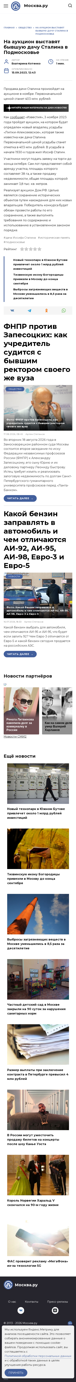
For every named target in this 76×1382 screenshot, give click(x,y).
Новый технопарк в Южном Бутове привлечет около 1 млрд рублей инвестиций (40, 264)
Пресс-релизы (57, 1301)
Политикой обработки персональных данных (38, 1356)
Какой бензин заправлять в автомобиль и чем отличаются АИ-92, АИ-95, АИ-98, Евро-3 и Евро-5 (35, 539)
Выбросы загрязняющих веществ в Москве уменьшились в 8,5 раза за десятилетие (40, 294)
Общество (15, 389)
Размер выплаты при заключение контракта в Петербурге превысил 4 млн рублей (37, 1074)
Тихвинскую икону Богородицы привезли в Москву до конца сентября (38, 279)
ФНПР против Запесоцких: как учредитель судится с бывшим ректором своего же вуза (37, 352)
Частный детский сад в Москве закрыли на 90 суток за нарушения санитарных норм (36, 1009)
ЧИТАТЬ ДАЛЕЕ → (20, 498)
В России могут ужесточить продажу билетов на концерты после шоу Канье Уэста (33, 1139)
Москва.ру (36, 5)
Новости (14, 576)
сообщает (17, 117)
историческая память (55, 237)
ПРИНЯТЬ (15, 1372)
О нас (12, 1301)
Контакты (31, 1301)
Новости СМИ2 (15, 736)
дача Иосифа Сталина (21, 237)
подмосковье (15, 242)
